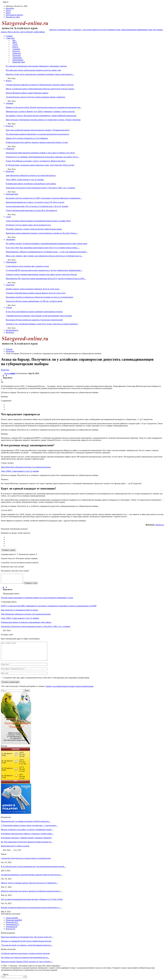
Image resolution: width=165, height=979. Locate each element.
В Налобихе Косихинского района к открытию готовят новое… (27, 834)
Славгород (10, 38)
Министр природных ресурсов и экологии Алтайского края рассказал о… (31, 891)
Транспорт (10, 285)
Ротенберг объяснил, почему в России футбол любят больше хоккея (34, 229)
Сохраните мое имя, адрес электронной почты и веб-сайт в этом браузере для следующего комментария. (46, 678)
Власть (15, 47)
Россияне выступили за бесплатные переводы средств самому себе (33, 70)
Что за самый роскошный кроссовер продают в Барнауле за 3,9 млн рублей (32, 899)
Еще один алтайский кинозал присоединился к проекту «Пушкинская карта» (38, 130)
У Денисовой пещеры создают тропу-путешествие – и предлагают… (29, 825)
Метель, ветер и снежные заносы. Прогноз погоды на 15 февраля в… (29, 883)
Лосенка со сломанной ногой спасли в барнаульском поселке (26, 941)
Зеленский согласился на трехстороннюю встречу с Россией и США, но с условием (40, 188)
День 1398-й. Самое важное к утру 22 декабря (25, 180)
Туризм (9, 307)
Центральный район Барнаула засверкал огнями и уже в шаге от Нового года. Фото (40, 153)
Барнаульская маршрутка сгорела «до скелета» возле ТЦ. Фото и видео (35, 202)
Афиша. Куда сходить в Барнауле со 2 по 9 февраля (27, 138)
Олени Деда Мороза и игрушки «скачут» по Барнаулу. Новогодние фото (35, 161)
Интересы (10, 332)
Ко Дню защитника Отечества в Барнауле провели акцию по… (27, 842)
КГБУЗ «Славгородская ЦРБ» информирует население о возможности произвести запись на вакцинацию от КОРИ (48, 606)
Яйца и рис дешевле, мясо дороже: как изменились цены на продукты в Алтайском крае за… (44, 256)
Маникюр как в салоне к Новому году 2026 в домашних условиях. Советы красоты (40, 111)
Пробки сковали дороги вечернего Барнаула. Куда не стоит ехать (32, 289)
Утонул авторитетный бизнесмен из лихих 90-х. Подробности (31, 210)
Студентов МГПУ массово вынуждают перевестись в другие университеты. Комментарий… (44, 270)
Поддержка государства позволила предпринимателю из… (25, 957)
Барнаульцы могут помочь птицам (15, 846)
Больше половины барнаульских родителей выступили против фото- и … (31, 907)
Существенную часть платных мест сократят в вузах (27, 266)
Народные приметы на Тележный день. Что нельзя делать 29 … (27, 937)
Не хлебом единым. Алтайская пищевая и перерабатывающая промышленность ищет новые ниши (46, 243)
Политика (16, 55)
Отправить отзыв (30, 583)
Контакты (10, 8)
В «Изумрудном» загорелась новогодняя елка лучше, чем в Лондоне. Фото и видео (40, 165)
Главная (9, 36)
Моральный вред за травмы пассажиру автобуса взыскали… (26, 821)
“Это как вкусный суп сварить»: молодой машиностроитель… (27, 945)
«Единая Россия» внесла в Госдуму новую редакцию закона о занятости (35, 97)
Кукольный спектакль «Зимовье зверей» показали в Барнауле (26, 838)
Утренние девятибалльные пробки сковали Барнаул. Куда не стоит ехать (35, 293)
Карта (8, 13)
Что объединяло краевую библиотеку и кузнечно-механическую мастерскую (37, 134)
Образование (17, 60)
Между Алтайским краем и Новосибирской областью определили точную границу (40, 89)
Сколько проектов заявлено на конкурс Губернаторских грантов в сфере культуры (39, 85)
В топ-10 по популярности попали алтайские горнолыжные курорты (34, 312)
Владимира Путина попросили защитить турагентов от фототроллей (34, 320)
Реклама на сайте (13, 17)
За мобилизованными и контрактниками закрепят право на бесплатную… (31, 875)
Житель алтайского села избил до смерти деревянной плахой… (27, 829)
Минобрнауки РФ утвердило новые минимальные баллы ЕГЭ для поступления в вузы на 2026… (46, 278)
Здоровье (16, 49)
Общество (16, 53)
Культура (16, 51)
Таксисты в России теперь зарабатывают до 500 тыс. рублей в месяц (34, 301)
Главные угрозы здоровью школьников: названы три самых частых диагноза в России (41, 274)
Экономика (17, 58)
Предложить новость (14, 15)
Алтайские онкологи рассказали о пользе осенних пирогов (25, 953)
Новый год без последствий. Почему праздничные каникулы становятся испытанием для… (44, 107)
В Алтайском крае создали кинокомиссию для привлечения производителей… (33, 866)
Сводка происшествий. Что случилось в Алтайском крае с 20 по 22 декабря (37, 206)
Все (14, 40)
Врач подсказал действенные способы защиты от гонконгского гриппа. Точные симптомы (43, 120)
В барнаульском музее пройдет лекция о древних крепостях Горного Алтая (37, 142)
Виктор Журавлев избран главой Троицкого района (27, 93)
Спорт (15, 45)
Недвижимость (12, 330)
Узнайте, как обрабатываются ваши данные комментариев (69, 686)
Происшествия (18, 62)
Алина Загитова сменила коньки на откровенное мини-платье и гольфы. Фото (38, 221)
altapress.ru (159, 525)
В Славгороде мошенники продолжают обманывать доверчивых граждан (36, 66)
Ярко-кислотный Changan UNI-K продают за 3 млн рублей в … (27, 962)
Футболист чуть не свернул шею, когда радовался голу (28, 225)
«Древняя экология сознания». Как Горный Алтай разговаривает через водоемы (39, 316)
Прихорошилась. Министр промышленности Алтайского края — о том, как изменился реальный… (47, 252)
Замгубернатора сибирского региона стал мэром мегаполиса (31, 175)
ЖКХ (14, 42)
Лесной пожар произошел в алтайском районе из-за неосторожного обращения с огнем (37, 598)
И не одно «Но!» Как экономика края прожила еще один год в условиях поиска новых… (42, 248)
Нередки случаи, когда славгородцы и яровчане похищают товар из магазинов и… (40, 74)
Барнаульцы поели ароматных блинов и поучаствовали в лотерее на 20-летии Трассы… (42, 233)
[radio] (85, 537)
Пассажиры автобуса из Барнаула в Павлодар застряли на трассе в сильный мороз (39, 297)
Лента (8, 10)
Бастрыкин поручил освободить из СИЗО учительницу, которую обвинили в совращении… (44, 198)
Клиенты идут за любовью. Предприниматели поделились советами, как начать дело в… (42, 157)
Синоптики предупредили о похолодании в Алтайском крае (26, 858)
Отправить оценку (8, 550)
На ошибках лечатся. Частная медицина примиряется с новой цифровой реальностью (41, 116)
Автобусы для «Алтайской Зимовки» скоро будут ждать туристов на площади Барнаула (42, 324)
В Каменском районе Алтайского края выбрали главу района (31, 184)
